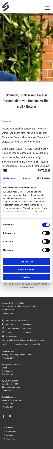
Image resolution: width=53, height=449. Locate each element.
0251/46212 (26, 320)
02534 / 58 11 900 (11, 380)
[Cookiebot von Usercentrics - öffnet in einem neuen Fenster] (38, 170)
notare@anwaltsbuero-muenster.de (27, 344)
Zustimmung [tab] (9, 178)
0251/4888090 (27, 324)
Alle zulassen (26, 261)
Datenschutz (10, 439)
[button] (40, 8)
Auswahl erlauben (26, 269)
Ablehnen (26, 277)
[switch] (46, 233)
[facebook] (3, 416)
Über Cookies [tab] (43, 178)
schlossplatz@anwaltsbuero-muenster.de (29, 340)
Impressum (10, 435)
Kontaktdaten (11, 431)
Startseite (9, 427)
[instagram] (9, 416)
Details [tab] (26, 178)
